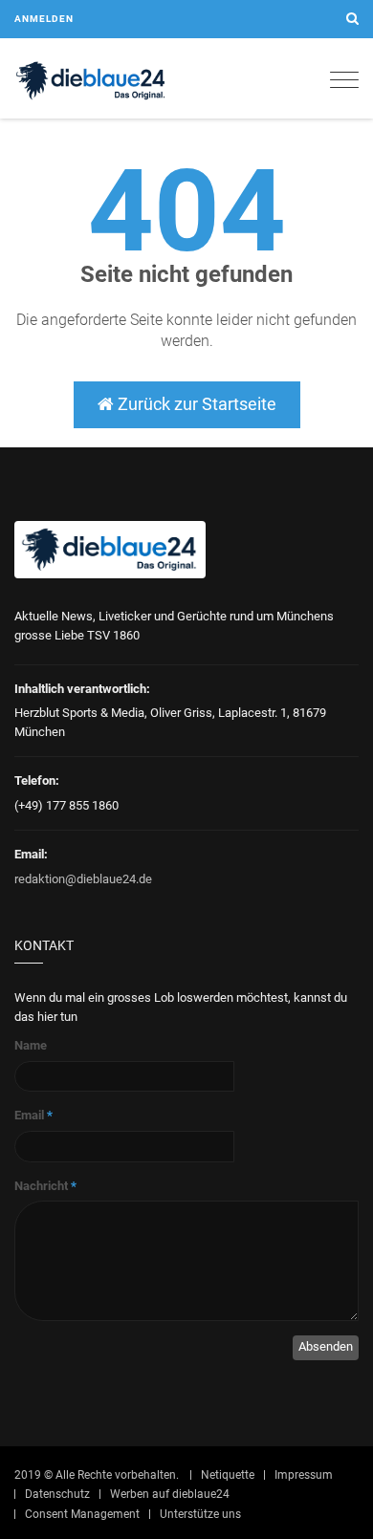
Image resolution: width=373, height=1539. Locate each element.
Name (30, 1045)
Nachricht (45, 1186)
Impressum (303, 1475)
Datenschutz (57, 1494)
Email (33, 1115)
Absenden (325, 1346)
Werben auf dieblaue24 (170, 1494)
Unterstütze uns (200, 1514)
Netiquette (227, 1475)
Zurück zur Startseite (195, 404)
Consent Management (82, 1514)
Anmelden (44, 18)
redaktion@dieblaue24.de (83, 879)
